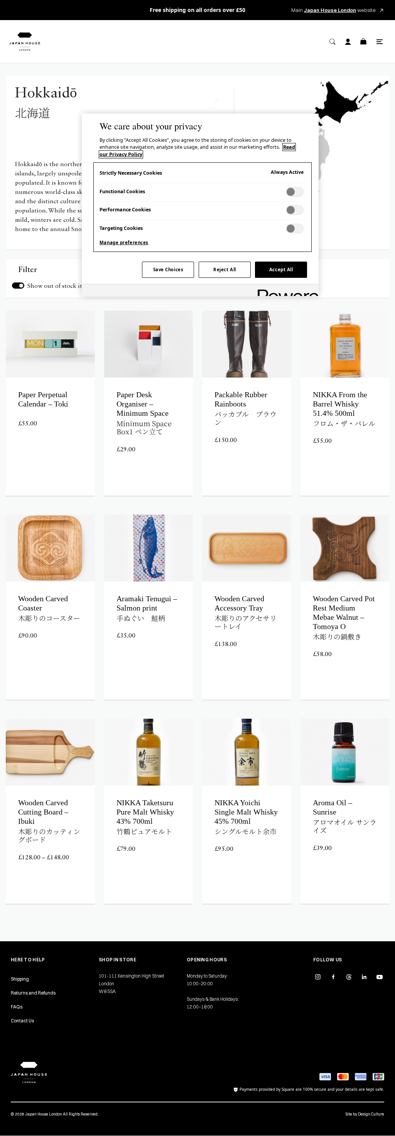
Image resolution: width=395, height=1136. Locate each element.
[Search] (332, 42)
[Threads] (348, 976)
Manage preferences (124, 242)
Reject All (224, 269)
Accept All (281, 269)
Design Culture (371, 1114)
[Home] (24, 41)
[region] (200, 205)
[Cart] (363, 42)
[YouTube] (379, 976)
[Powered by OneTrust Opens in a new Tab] (285, 291)
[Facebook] (333, 976)
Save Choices (168, 269)
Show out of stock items (60, 286)
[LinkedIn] (364, 976)
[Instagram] (317, 976)
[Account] (348, 42)
